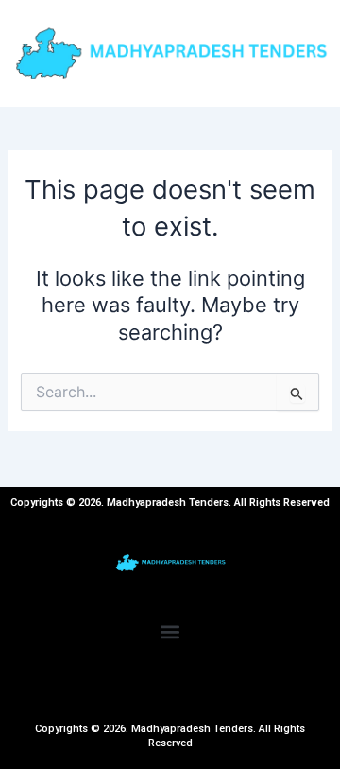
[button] (170, 631)
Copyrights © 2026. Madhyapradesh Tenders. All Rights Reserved (170, 735)
